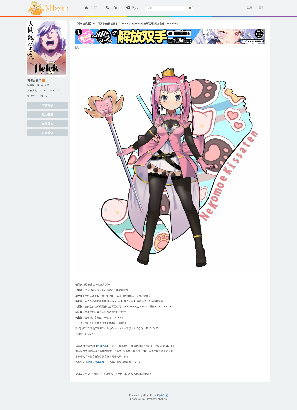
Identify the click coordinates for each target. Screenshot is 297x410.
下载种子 (47, 105)
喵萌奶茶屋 (43, 85)
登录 (261, 7)
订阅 (114, 8)
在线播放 (47, 123)
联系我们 (163, 395)
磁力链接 (47, 114)
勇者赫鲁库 (34, 80)
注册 (249, 7)
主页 (93, 8)
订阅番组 (47, 132)
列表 (135, 8)
